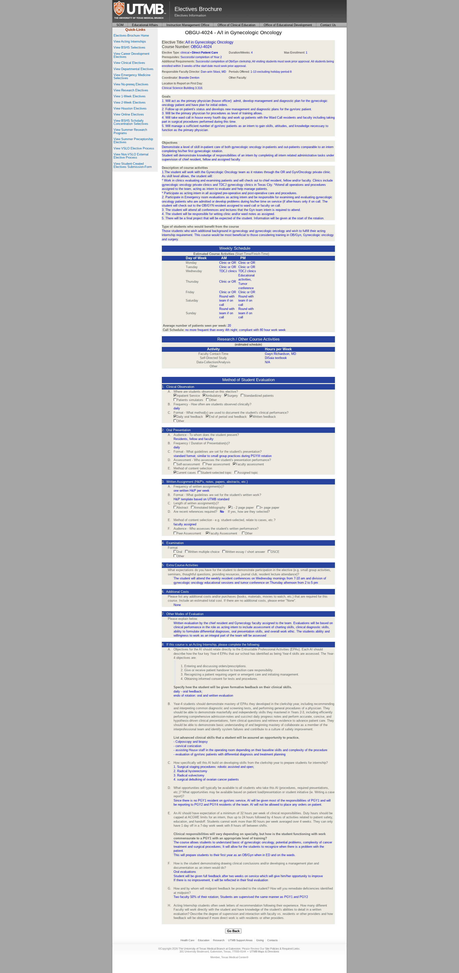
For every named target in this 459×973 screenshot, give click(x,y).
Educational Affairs (145, 25)
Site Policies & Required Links (282, 948)
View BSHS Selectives (129, 47)
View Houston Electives (130, 108)
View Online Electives (129, 114)
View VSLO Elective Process (134, 148)
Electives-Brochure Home (131, 35)
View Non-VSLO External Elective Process (131, 156)
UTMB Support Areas (240, 940)
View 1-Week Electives (130, 96)
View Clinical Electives (129, 63)
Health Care (187, 940)
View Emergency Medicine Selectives (132, 76)
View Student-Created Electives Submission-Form (133, 165)
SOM (120, 25)
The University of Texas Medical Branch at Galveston (209, 948)
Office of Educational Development (288, 25)
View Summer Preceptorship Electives (133, 140)
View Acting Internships (130, 41)
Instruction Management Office (187, 25)
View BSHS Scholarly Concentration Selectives (131, 122)
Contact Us (328, 25)
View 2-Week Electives (130, 102)
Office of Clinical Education (236, 25)
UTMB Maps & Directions (264, 951)
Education (203, 940)
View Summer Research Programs (130, 131)
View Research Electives (131, 90)
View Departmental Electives (133, 69)
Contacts (272, 940)
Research (218, 940)
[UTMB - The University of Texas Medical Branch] (139, 10)
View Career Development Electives (131, 55)
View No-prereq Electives (131, 84)
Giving (260, 940)
